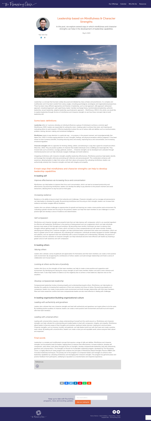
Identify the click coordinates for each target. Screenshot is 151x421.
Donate (118, 415)
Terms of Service (94, 415)
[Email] (44, 37)
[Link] (19, 4)
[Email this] (62, 383)
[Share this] (66, 383)
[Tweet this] (71, 383)
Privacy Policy (112, 415)
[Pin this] (80, 383)
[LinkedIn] (41, 37)
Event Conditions (104, 415)
